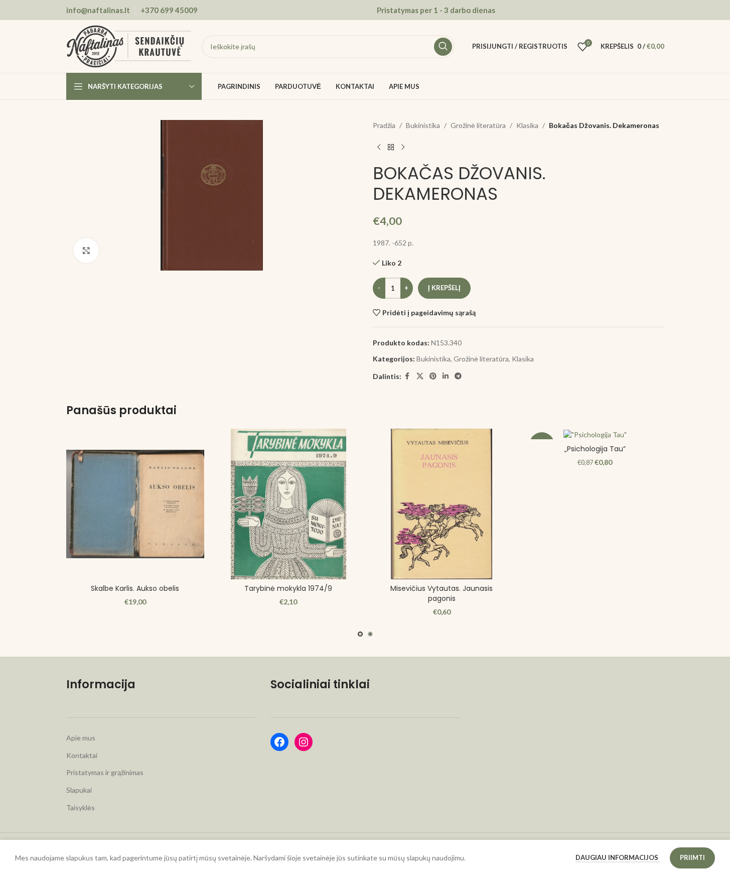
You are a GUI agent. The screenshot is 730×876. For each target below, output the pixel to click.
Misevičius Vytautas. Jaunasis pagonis (441, 593)
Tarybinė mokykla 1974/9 (288, 588)
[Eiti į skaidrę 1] (360, 634)
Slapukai (79, 790)
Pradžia (384, 125)
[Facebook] (279, 742)
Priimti (692, 857)
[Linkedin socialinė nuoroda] (446, 376)
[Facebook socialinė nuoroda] (407, 376)
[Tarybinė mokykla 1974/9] (288, 504)
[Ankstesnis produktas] (379, 147)
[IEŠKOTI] (443, 47)
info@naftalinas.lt (98, 10)
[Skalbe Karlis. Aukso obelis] (135, 504)
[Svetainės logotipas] (129, 45)
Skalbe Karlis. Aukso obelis (135, 588)
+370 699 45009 (169, 10)
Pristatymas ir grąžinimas (104, 772)
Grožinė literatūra (478, 125)
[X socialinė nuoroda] (419, 376)
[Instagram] (304, 742)
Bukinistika (423, 125)
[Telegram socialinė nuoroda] (458, 376)
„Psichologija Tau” (595, 449)
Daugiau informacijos (617, 857)
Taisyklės (80, 807)
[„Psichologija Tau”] (595, 434)
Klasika (527, 125)
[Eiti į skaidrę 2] (370, 634)
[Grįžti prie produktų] (391, 147)
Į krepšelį (444, 288)
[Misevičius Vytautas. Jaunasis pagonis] (442, 504)
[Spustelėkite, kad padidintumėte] (86, 250)
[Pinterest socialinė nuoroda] (433, 376)
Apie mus (80, 737)
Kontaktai (81, 755)
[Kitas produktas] (403, 147)
